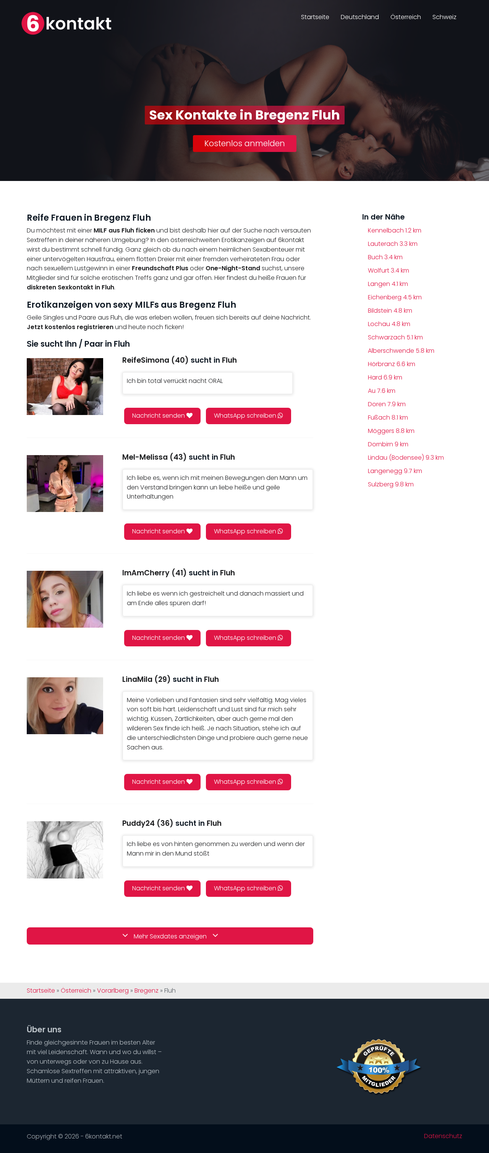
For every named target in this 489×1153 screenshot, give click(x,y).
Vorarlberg (113, 991)
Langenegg (395, 471)
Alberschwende (401, 350)
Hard (385, 377)
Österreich (405, 17)
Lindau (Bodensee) (406, 457)
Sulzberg (391, 484)
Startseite (315, 17)
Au (381, 390)
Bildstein (390, 310)
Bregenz (146, 991)
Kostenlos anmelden (244, 143)
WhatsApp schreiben (246, 415)
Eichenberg (395, 297)
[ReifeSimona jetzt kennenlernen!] (65, 386)
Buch (385, 257)
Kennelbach (394, 230)
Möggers (391, 430)
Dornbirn (388, 444)
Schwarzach (395, 337)
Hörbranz (391, 364)
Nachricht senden (159, 415)
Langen (388, 283)
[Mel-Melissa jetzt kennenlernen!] (65, 483)
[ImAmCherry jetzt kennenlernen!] (65, 599)
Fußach (388, 417)
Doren (387, 404)
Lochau (389, 324)
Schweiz (444, 17)
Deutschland (360, 17)
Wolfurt (388, 270)
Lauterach (393, 243)
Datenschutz (443, 1136)
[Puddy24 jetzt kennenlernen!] (65, 849)
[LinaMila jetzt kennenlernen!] (65, 705)
